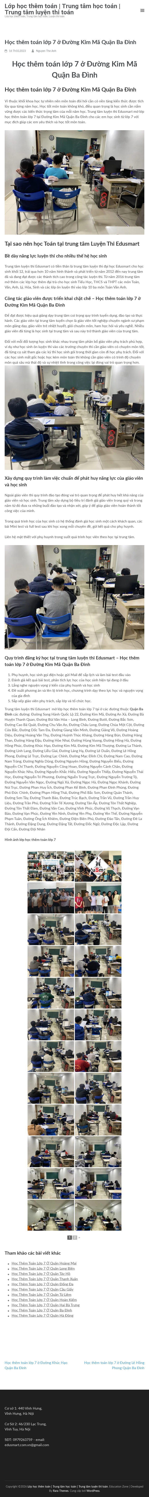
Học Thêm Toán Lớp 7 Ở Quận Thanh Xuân (45, 1279)
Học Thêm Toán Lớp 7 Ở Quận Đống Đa (42, 1284)
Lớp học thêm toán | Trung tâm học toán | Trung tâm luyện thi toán (62, 9)
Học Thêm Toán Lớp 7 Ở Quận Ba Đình (42, 1310)
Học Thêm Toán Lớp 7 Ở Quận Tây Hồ (41, 1274)
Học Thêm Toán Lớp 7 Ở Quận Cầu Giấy (42, 1289)
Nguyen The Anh (46, 51)
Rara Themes (60, 1490)
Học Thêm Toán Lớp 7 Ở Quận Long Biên (43, 1268)
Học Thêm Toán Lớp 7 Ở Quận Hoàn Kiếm (44, 1300)
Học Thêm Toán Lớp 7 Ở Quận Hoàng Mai (44, 1263)
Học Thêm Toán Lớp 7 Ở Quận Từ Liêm (41, 1295)
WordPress (93, 1490)
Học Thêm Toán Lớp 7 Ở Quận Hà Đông (42, 1315)
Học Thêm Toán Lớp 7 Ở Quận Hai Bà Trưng (46, 1305)
